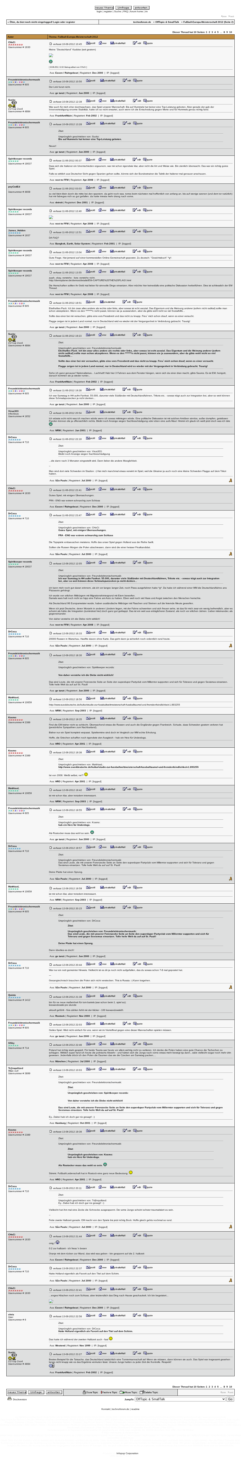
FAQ (125, 11)
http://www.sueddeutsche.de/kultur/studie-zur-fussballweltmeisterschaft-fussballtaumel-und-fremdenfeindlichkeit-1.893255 (114, 704)
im (146, 11)
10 (230, 32)
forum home (136, 11)
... (221, 32)
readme (135, 1409)
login (99, 11)
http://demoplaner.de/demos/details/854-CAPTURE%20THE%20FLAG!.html (90, 280)
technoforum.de (120, 1409)
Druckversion (19, 1399)
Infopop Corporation (127, 1453)
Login (56, 22)
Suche (117, 11)
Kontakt (105, 1409)
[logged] (114, 73)
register (108, 11)
